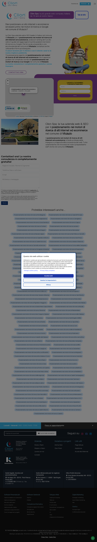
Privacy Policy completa (47, 270)
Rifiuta (48, 285)
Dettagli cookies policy (31, 270)
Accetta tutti (48, 276)
